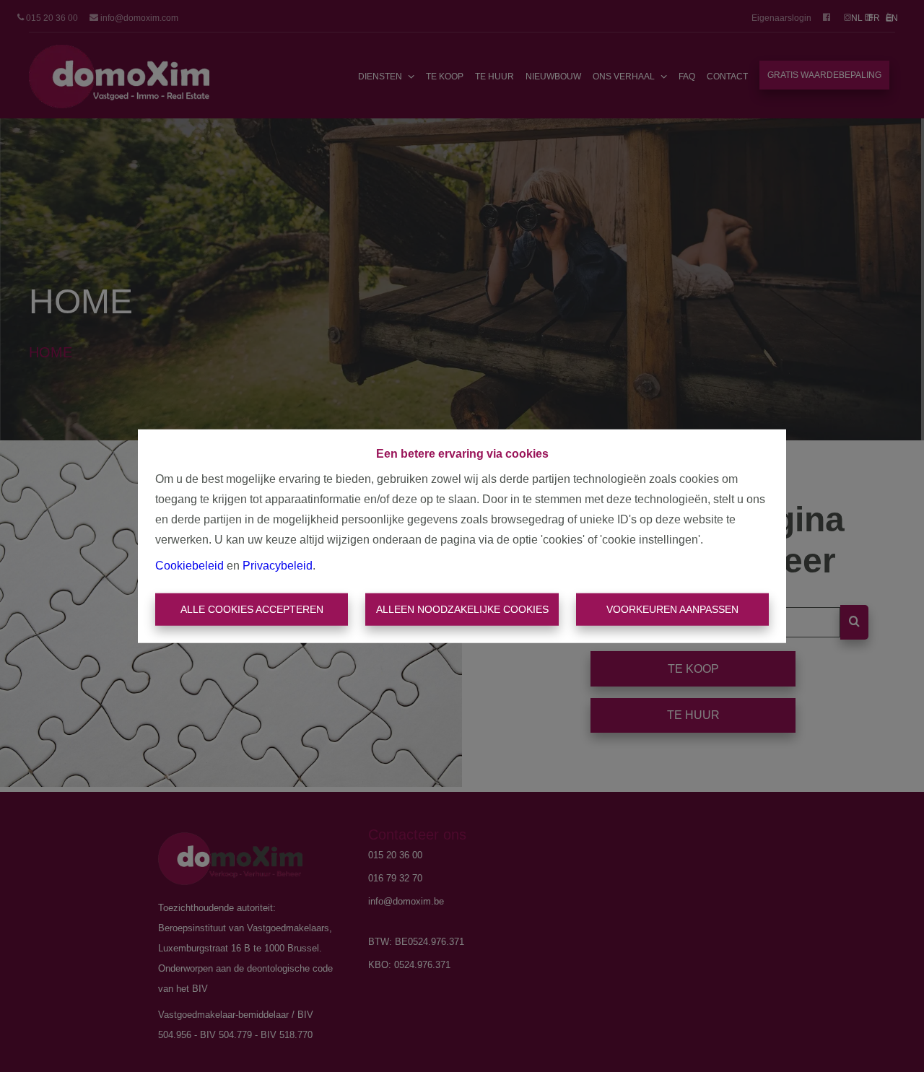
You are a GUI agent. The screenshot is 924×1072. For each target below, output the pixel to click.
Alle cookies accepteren (251, 609)
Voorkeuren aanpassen (672, 609)
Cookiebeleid (189, 565)
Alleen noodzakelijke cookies (462, 609)
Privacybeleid (278, 565)
